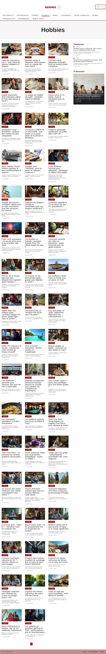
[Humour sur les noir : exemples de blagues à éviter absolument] (88, 89)
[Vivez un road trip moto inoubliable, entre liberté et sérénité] (58, 581)
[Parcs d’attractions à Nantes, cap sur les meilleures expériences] (12, 615)
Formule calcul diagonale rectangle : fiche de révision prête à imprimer (58, 63)
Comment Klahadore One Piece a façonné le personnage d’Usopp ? (58, 492)
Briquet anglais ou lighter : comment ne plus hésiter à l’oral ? (57, 348)
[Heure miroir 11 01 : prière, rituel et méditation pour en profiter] (58, 84)
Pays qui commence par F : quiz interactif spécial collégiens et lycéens (11, 63)
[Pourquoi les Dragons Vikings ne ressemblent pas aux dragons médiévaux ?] (35, 192)
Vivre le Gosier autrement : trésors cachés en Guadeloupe (33, 349)
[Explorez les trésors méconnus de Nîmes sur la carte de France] (58, 547)
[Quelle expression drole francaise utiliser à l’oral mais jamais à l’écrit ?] (12, 84)
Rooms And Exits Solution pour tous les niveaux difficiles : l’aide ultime (34, 492)
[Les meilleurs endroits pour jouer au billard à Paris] (35, 408)
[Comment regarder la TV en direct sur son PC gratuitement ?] (58, 192)
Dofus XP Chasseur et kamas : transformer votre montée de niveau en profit (11, 349)
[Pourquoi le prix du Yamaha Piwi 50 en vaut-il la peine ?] (35, 300)
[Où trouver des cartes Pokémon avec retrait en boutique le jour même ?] (12, 478)
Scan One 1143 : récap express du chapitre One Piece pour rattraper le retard (58, 422)
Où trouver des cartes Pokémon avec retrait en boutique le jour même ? (11, 492)
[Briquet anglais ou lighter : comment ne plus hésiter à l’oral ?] (58, 335)
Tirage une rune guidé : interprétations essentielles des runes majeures (58, 456)
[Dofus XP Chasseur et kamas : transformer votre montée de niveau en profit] (12, 335)
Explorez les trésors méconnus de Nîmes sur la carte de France (58, 560)
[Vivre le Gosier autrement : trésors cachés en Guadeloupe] (35, 335)
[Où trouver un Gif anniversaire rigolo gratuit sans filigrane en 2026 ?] (35, 265)
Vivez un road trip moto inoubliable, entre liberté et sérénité (58, 593)
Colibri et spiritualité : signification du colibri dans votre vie (57, 132)
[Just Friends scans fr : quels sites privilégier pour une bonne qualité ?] (58, 370)
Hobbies (5, 57)
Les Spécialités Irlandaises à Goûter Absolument (10, 421)
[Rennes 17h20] (53, 7)
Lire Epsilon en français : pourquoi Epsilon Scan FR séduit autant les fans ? (34, 243)
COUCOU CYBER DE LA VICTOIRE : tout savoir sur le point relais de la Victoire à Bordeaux (34, 134)
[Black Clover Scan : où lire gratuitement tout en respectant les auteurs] (35, 514)
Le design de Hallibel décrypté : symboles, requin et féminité (34, 97)
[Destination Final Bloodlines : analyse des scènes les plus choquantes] (12, 119)
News (77, 92)
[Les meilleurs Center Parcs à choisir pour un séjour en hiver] (58, 265)
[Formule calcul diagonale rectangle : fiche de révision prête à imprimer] (58, 49)
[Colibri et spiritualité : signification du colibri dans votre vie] (58, 119)
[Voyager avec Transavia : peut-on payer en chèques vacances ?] (35, 155)
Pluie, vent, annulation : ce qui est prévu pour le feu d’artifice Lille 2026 (11, 242)
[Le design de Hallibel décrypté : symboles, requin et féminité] (35, 84)
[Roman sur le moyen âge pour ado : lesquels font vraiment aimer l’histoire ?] (12, 265)
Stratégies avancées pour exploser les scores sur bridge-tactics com (10, 594)
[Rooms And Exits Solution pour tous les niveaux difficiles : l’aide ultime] (35, 478)
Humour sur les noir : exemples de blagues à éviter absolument (88, 95)
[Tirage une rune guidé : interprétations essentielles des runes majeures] (58, 442)
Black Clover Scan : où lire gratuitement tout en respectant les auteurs (35, 528)
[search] (98, 7)
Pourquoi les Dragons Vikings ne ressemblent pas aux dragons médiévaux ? (34, 205)
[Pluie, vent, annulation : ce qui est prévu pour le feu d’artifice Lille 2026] (12, 228)
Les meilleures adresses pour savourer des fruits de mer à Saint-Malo (11, 383)
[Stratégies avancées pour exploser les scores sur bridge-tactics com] (12, 581)
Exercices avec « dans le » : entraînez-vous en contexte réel (11, 527)
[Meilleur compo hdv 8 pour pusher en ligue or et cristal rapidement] (58, 514)
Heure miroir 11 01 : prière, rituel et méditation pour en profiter (57, 98)
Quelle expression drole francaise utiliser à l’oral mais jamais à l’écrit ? (11, 98)
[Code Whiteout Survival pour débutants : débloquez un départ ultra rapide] (58, 155)
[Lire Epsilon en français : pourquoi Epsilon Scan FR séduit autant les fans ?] (35, 228)
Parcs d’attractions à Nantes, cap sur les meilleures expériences (12, 628)
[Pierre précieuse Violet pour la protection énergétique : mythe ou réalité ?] (35, 442)
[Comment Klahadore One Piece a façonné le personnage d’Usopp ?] (58, 478)
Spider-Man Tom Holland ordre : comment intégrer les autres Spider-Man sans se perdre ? (11, 314)
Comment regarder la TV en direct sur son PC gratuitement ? (57, 204)
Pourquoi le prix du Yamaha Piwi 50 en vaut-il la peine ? (33, 312)
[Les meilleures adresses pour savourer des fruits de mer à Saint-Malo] (12, 370)
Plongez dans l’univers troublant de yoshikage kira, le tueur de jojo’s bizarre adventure (35, 561)
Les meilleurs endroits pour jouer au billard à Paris (34, 421)
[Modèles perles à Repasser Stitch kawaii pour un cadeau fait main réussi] (35, 49)
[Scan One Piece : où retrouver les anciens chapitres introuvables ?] (12, 442)
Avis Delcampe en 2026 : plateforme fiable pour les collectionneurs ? (56, 313)
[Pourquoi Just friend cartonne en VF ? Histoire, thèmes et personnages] (12, 547)
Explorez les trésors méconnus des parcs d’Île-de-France (34, 593)
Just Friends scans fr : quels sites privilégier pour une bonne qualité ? (58, 383)
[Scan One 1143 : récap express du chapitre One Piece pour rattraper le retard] (58, 408)
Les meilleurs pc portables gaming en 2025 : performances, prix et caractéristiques (35, 629)
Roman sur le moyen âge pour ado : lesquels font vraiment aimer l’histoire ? (11, 279)
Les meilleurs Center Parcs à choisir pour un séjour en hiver (57, 278)
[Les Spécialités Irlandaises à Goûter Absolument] (12, 408)
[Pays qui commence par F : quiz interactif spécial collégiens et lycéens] (12, 49)
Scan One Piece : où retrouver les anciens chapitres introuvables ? (11, 456)
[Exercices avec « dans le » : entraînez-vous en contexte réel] (12, 514)
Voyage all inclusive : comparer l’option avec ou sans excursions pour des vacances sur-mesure (11, 206)
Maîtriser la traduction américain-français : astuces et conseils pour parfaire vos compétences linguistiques (34, 385)
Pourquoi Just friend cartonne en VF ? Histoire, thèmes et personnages (10, 561)
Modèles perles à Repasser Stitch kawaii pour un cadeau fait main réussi (35, 63)
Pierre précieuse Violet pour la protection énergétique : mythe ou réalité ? (35, 456)
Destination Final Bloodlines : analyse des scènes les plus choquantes (10, 133)
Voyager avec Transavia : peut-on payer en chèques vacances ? (33, 169)
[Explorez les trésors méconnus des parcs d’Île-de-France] (35, 581)
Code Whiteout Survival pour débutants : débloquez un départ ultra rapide (58, 169)
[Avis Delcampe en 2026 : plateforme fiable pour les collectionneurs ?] (58, 300)
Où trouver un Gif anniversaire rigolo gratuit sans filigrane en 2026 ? (34, 279)
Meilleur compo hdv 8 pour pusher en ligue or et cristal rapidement (58, 527)
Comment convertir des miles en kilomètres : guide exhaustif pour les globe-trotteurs (56, 243)
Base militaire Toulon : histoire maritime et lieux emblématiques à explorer (11, 169)
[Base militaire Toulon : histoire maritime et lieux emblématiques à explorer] (12, 155)
